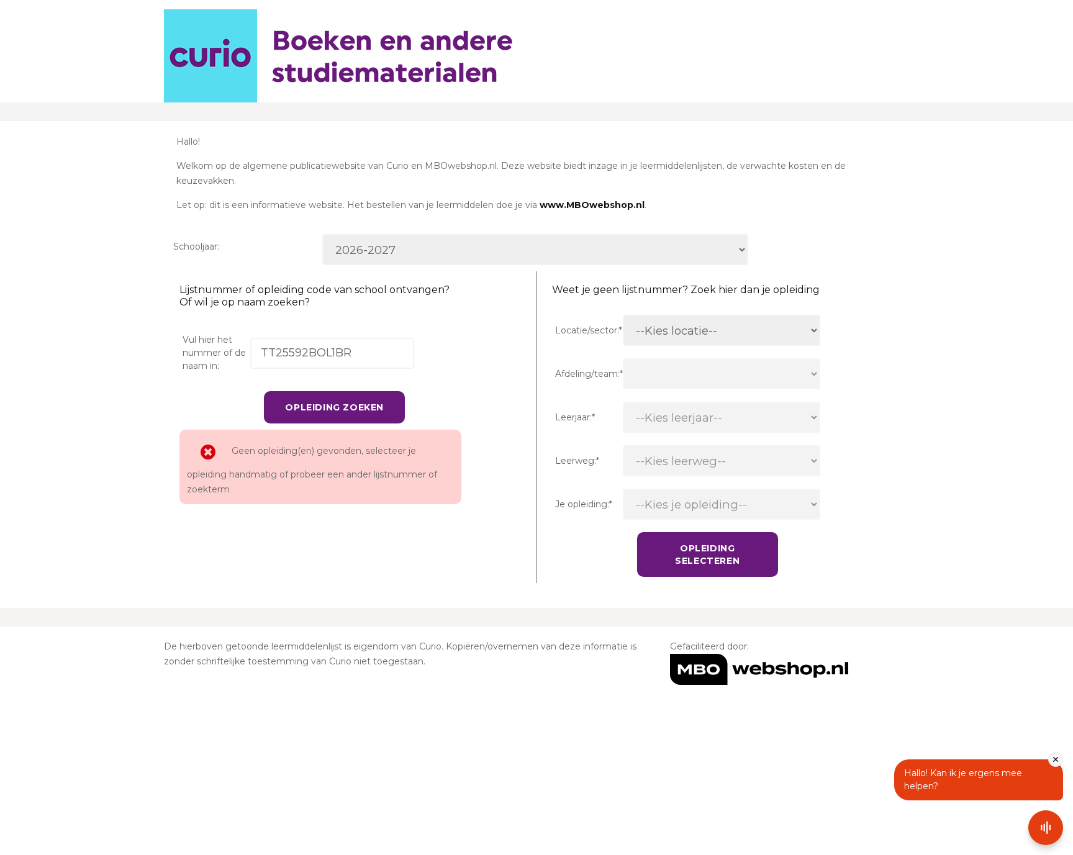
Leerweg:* (577, 460)
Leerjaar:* (575, 417)
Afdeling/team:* (589, 373)
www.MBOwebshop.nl (592, 204)
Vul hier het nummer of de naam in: (214, 352)
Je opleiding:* (583, 504)
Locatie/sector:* (588, 330)
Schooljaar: (196, 246)
